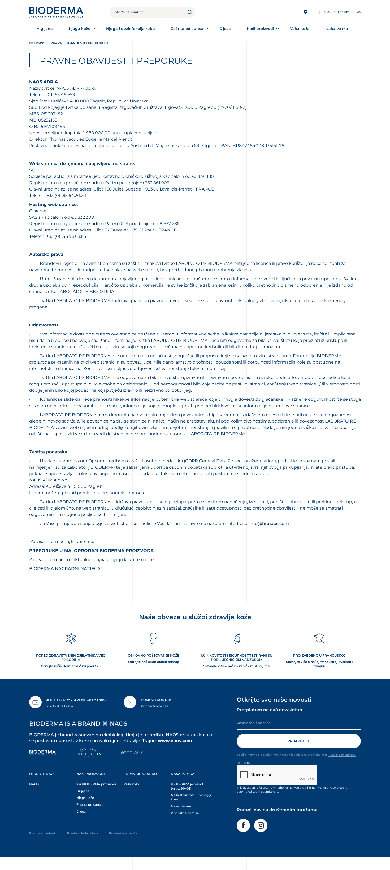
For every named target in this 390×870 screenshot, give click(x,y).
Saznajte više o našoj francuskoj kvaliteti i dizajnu (319, 664)
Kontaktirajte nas (60, 706)
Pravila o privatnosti (342, 754)
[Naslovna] (56, 12)
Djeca (225, 28)
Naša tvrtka (337, 28)
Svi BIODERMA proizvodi (96, 784)
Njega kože (79, 28)
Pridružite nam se (185, 813)
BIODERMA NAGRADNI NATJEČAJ (66, 568)
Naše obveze (181, 806)
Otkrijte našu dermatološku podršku (71, 666)
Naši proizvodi (260, 28)
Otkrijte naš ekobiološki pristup (153, 662)
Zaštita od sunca (187, 28)
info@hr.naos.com (269, 523)
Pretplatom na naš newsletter (270, 709)
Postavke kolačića (123, 833)
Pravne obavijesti (42, 833)
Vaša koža (300, 28)
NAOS (34, 784)
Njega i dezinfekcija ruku (130, 28)
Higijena (45, 28)
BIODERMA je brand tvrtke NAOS (187, 786)
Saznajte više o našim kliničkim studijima (236, 666)
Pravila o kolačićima (82, 833)
